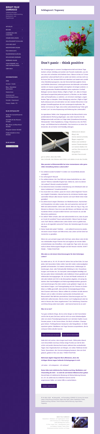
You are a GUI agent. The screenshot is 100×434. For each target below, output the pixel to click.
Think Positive (60, 401)
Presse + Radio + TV (11, 103)
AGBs (7, 81)
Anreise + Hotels (10, 84)
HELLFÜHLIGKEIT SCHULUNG (14, 41)
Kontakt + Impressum (12, 100)
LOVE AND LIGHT (11, 44)
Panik (83, 399)
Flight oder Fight (64, 399)
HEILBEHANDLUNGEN (12, 38)
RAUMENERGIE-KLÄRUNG (13, 54)
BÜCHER (8, 30)
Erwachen (56, 399)
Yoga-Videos (78, 401)
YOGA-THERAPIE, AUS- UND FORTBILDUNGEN (12, 64)
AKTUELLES (9, 26)
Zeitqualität (56, 397)
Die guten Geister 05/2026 (13, 130)
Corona (79, 397)
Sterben (53, 401)
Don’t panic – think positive (62, 63)
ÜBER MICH (9, 68)
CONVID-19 (73, 397)
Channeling (66, 397)
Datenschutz (9, 92)
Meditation (77, 399)
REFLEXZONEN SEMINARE (13, 57)
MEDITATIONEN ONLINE (13, 47)
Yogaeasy (44, 403)
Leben (72, 399)
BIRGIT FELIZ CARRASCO (12, 8)
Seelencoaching (45, 401)
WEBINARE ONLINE (11, 60)
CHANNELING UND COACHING (11, 34)
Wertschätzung (69, 401)
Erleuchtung (49, 399)
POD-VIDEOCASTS (11, 51)
